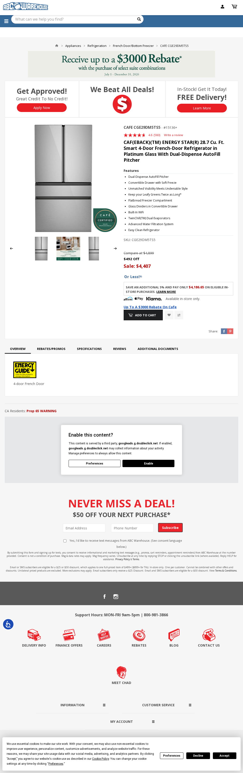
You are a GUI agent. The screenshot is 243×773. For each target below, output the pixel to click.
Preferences (171, 755)
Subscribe (170, 527)
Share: (213, 331)
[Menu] (6, 21)
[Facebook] (104, 596)
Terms (136, 559)
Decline (198, 755)
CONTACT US (209, 645)
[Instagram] (116, 596)
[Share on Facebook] (224, 331)
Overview (18, 349)
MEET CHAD (121, 682)
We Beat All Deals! (122, 89)
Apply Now (41, 107)
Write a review (173, 135)
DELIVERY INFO (34, 645)
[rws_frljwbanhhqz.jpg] (95, 259)
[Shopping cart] (235, 7)
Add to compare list (178, 315)
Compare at (133, 253)
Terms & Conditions (226, 570)
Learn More (202, 108)
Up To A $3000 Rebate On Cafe (150, 306)
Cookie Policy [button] (100, 758)
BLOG (173, 645)
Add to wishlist (169, 315)
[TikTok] (138, 596)
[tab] (18, 349)
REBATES (139, 645)
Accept (224, 755)
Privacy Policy (122, 559)
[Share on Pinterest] (230, 331)
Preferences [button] (55, 763)
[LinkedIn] (127, 596)
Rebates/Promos (51, 349)
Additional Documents (158, 349)
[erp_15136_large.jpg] (63, 178)
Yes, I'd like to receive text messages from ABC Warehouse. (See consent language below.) (125, 544)
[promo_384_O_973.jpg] (68, 259)
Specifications (89, 349)
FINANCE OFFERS (69, 645)
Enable (148, 463)
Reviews (119, 349)
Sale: (130, 266)
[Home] (56, 45)
